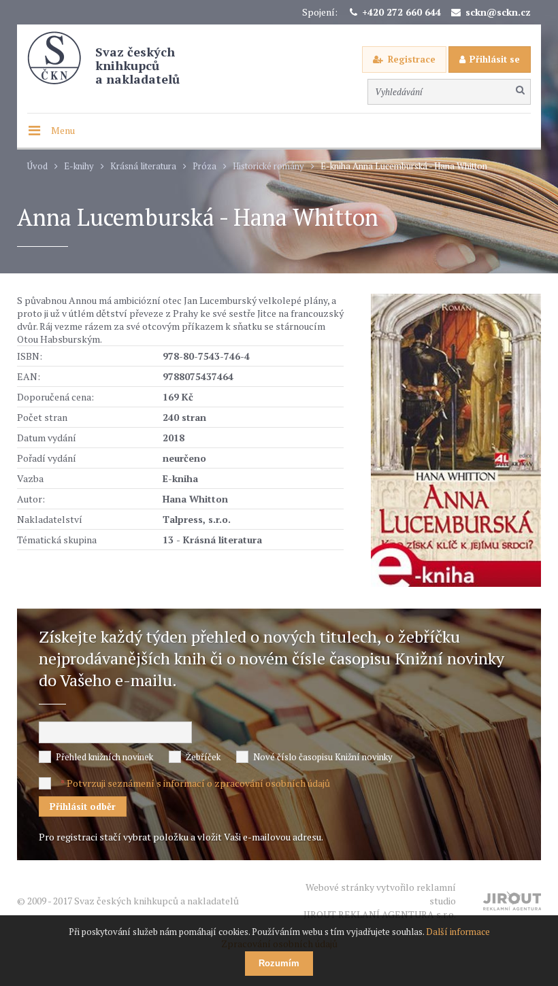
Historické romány (268, 166)
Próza (204, 166)
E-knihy (79, 166)
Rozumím (279, 963)
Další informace (458, 931)
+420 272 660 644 (401, 11)
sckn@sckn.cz (498, 11)
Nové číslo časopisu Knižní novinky (323, 757)
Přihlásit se (495, 59)
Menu (63, 130)
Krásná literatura (143, 166)
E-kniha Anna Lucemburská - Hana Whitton (404, 166)
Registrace (412, 59)
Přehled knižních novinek (104, 757)
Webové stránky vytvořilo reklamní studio (379, 901)
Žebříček (203, 757)
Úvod (37, 166)
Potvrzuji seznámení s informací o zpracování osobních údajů (198, 783)
